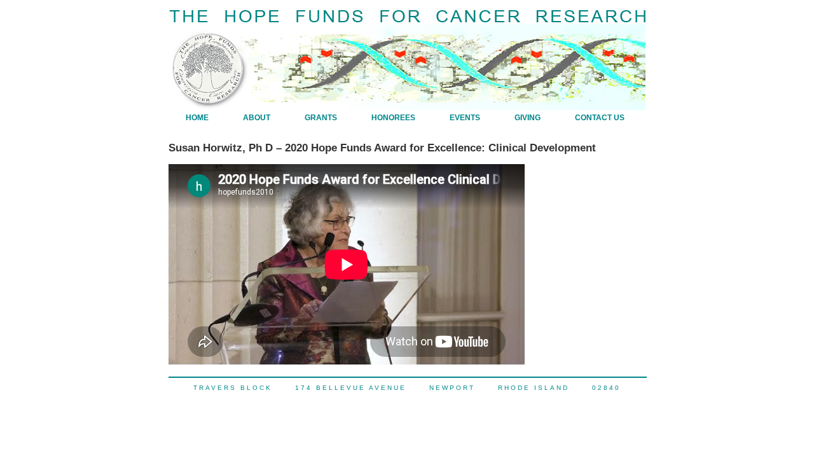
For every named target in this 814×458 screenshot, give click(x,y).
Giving (527, 117)
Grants (321, 117)
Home (197, 117)
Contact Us (599, 117)
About (256, 117)
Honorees (393, 117)
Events (465, 117)
